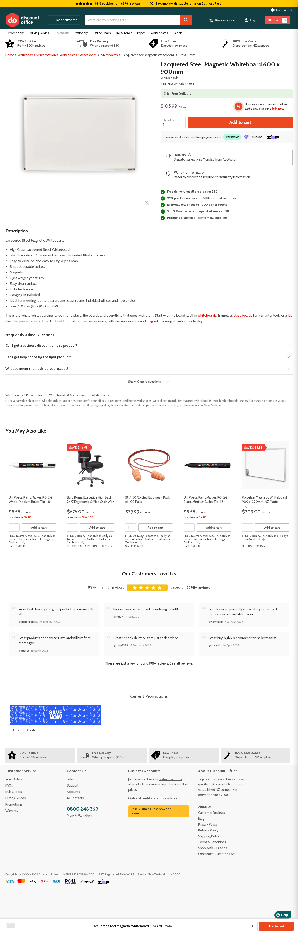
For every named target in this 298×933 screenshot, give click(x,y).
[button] (64, 20)
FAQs (9, 785)
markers (121, 321)
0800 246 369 (82, 809)
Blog (201, 819)
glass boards (243, 315)
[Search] (186, 20)
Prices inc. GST (285, 10)
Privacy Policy (207, 824)
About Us (204, 807)
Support (73, 785)
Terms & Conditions (212, 842)
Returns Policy (208, 830)
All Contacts (75, 798)
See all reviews (181, 663)
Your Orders (13, 779)
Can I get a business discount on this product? (41, 345)
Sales (71, 779)
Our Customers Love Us (149, 573)
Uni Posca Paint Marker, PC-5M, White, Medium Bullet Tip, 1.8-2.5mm (31, 501)
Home (9, 55)
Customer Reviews (211, 813)
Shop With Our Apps (212, 848)
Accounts (73, 792)
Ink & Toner (124, 33)
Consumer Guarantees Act (217, 854)
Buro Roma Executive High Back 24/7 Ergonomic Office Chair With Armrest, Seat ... (90, 501)
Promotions (16, 33)
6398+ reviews (198, 587)
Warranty (11, 811)
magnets (153, 321)
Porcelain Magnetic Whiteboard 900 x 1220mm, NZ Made (264, 499)
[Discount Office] (22, 20)
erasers (133, 321)
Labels (178, 33)
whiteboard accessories (88, 321)
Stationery (81, 33)
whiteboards (207, 315)
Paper (141, 33)
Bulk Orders (13, 792)
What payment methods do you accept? (36, 368)
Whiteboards (159, 33)
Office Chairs (102, 33)
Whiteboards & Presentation (37, 55)
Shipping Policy (209, 836)
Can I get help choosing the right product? (38, 357)
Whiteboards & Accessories (78, 55)
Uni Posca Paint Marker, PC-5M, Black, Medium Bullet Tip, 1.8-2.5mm (206, 501)
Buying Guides (39, 33)
